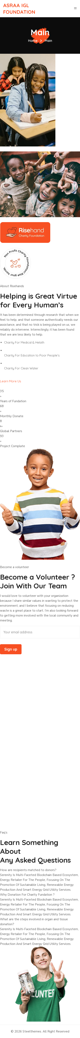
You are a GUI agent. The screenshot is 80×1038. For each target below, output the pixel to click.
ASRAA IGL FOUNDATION (19, 8)
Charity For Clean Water (21, 368)
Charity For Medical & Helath (24, 342)
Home (33, 41)
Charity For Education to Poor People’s (32, 355)
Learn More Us (10, 381)
